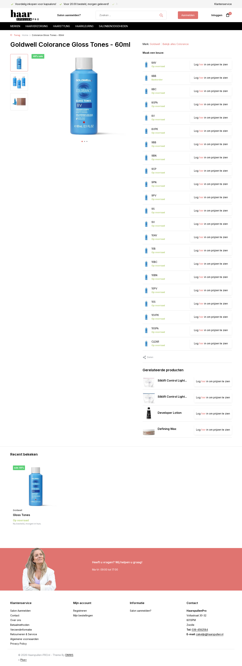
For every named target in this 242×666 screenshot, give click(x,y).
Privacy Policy (18, 643)
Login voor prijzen (36, 530)
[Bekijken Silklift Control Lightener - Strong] (149, 397)
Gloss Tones (21, 515)
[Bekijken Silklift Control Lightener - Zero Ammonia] (149, 381)
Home (25, 35)
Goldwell (155, 44)
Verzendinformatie (21, 629)
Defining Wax (167, 429)
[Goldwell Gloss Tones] (36, 486)
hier (201, 64)
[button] (82, 141)
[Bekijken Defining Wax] (149, 429)
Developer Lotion (170, 412)
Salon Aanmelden (20, 610)
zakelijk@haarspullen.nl (209, 634)
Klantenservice (223, 3)
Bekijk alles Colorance (176, 44)
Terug (16, 35)
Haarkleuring (84, 26)
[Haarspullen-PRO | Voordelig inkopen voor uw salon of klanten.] (28, 15)
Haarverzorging (37, 26)
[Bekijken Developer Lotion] (149, 413)
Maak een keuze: (153, 52)
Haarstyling (61, 26)
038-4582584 (200, 629)
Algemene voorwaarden (24, 638)
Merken (15, 26)
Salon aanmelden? (69, 15)
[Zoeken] (161, 15)
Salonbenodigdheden (113, 26)
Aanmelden (188, 15)
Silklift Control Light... (172, 380)
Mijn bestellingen (83, 615)
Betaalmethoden (19, 624)
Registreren (80, 610)
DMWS (69, 654)
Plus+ (23, 659)
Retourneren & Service (23, 634)
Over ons (15, 620)
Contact (14, 615)
